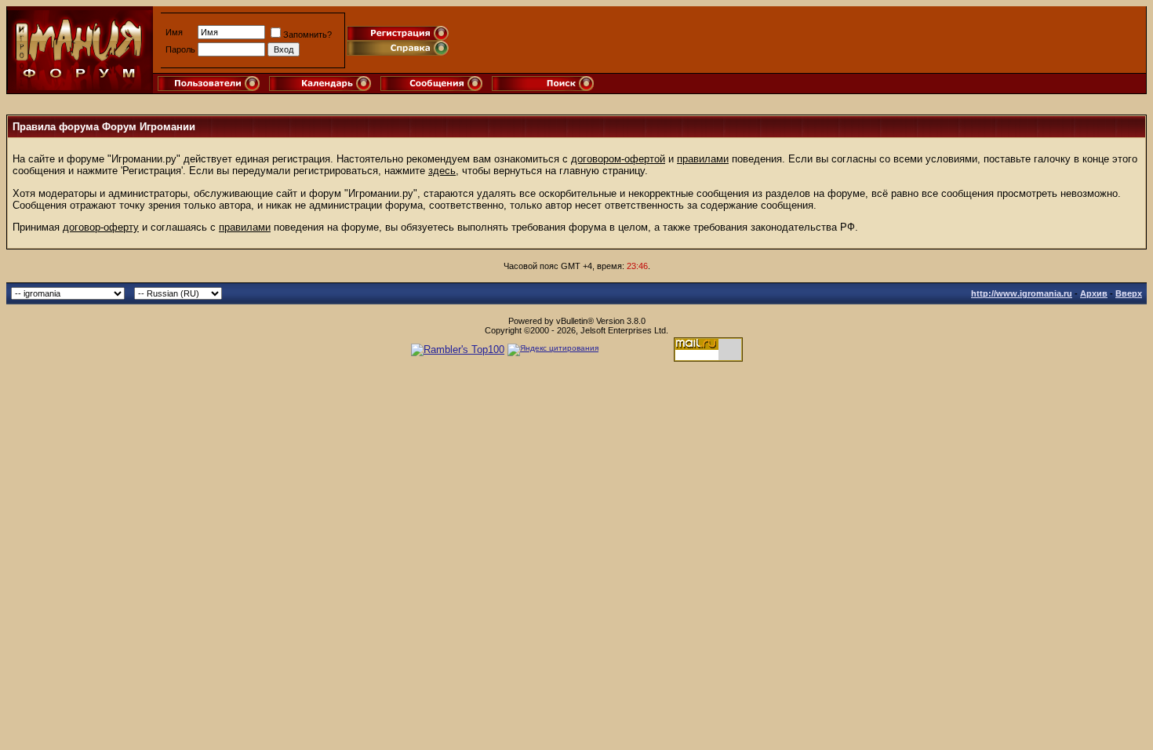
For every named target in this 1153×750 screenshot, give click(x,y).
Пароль (180, 49)
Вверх (1128, 293)
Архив (1094, 293)
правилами (703, 159)
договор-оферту (101, 227)
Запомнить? (307, 34)
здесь (442, 171)
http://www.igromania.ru (1021, 293)
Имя (174, 32)
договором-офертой (618, 159)
